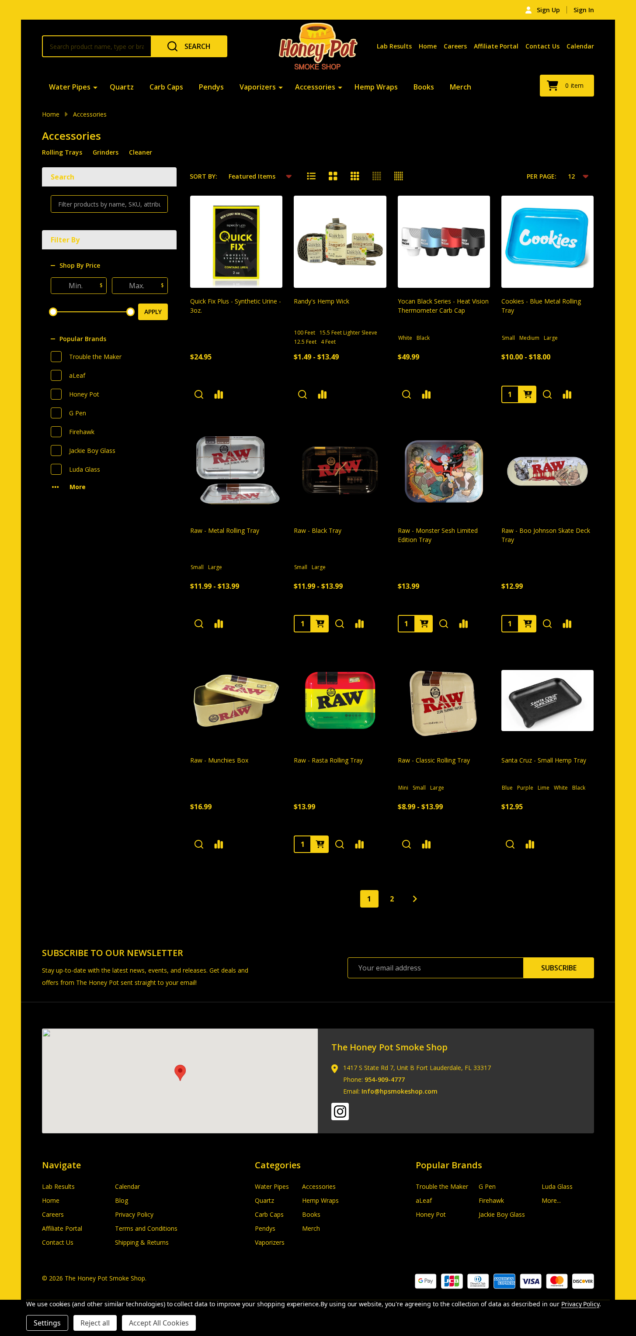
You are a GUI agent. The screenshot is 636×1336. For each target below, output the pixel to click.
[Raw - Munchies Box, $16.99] (236, 700)
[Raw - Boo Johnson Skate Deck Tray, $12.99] (547, 471)
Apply (153, 311)
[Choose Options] (527, 394)
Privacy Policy (134, 1214)
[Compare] (218, 394)
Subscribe (559, 968)
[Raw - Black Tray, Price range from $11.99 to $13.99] (340, 471)
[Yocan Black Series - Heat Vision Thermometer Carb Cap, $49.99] (444, 242)
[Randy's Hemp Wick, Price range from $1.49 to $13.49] (340, 242)
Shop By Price (79, 265)
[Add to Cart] (424, 623)
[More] (95, 87)
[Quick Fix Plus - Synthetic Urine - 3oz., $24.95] (236, 242)
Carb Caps (166, 87)
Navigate (61, 1165)
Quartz (122, 87)
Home (428, 46)
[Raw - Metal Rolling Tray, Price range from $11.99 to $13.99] (236, 471)
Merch (460, 87)
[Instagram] (340, 1111)
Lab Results (394, 46)
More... (551, 1200)
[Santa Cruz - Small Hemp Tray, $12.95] (547, 700)
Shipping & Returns (142, 1242)
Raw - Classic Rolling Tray (434, 760)
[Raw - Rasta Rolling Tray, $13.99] (340, 700)
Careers (455, 46)
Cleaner (140, 152)
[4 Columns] (377, 176)
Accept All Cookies (159, 1323)
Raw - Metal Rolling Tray (224, 530)
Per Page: (541, 176)
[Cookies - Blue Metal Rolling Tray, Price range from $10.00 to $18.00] (547, 242)
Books (424, 87)
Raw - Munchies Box (219, 760)
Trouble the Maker (95, 356)
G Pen (77, 413)
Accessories (315, 87)
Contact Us (542, 46)
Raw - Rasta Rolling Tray (328, 760)
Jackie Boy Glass (92, 450)
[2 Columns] (333, 176)
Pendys (211, 87)
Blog (121, 1200)
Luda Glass (84, 469)
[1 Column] (311, 176)
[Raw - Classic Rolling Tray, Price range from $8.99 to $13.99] (444, 700)
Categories (278, 1165)
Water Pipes (69, 87)
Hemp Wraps (376, 87)
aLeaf (77, 375)
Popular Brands (82, 339)
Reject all (95, 1323)
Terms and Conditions (146, 1228)
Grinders (105, 152)
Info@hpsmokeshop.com (399, 1091)
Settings (47, 1323)
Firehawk (81, 432)
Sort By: (203, 176)
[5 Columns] (398, 176)
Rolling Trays (62, 152)
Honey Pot (84, 394)
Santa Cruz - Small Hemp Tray (543, 760)
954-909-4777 (385, 1079)
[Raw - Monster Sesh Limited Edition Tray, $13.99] (444, 471)
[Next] (415, 899)
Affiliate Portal (496, 46)
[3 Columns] (355, 176)
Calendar (580, 46)
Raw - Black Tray (317, 530)
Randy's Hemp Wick (321, 301)
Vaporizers (258, 87)
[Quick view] (199, 394)
